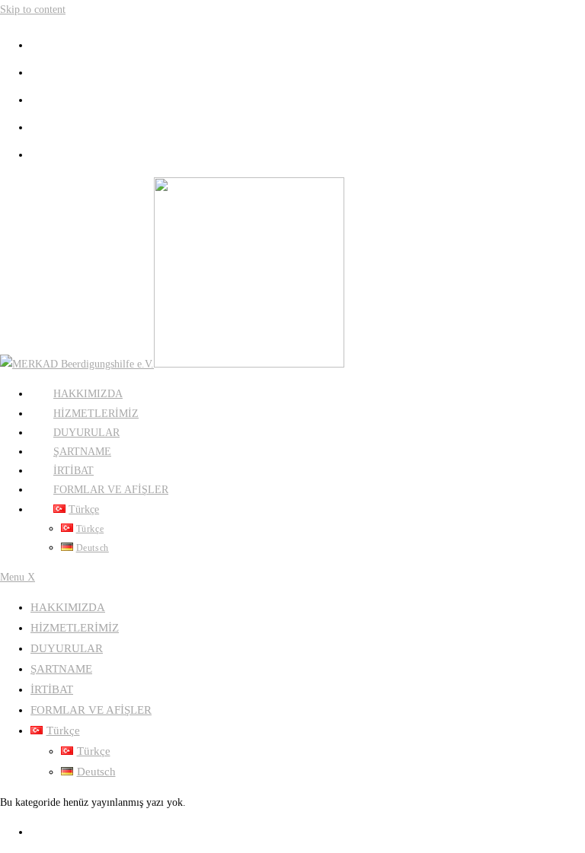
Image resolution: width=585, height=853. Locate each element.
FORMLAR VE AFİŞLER (91, 710)
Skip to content (33, 9)
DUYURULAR (66, 648)
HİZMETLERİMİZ (74, 628)
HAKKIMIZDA (67, 607)
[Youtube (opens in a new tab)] (38, 125)
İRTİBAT (51, 689)
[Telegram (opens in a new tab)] (38, 153)
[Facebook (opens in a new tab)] (38, 70)
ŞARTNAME (61, 669)
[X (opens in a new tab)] (38, 43)
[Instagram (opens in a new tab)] (38, 98)
